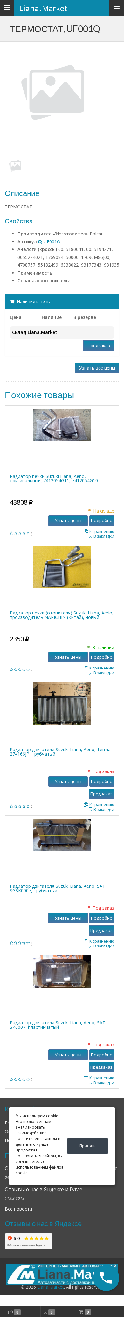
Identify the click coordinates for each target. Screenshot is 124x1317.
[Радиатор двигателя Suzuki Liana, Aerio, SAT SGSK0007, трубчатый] (62, 835)
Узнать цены (68, 520)
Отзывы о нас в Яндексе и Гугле (43, 1189)
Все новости (18, 1209)
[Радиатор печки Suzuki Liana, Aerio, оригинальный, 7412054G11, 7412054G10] (62, 425)
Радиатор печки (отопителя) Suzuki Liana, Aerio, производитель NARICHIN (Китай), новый (62, 615)
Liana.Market (50, 1287)
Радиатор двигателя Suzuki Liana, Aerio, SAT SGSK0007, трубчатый (57, 888)
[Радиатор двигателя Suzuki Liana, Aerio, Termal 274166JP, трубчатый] (62, 703)
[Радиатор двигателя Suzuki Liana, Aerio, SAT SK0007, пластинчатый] (62, 971)
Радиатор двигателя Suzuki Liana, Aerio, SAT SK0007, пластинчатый (57, 1025)
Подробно (102, 520)
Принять (87, 1146)
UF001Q (51, 242)
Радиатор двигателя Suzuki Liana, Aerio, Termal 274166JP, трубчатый (61, 751)
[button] (106, 1278)
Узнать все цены (97, 368)
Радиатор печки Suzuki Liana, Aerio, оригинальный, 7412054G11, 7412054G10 (54, 478)
